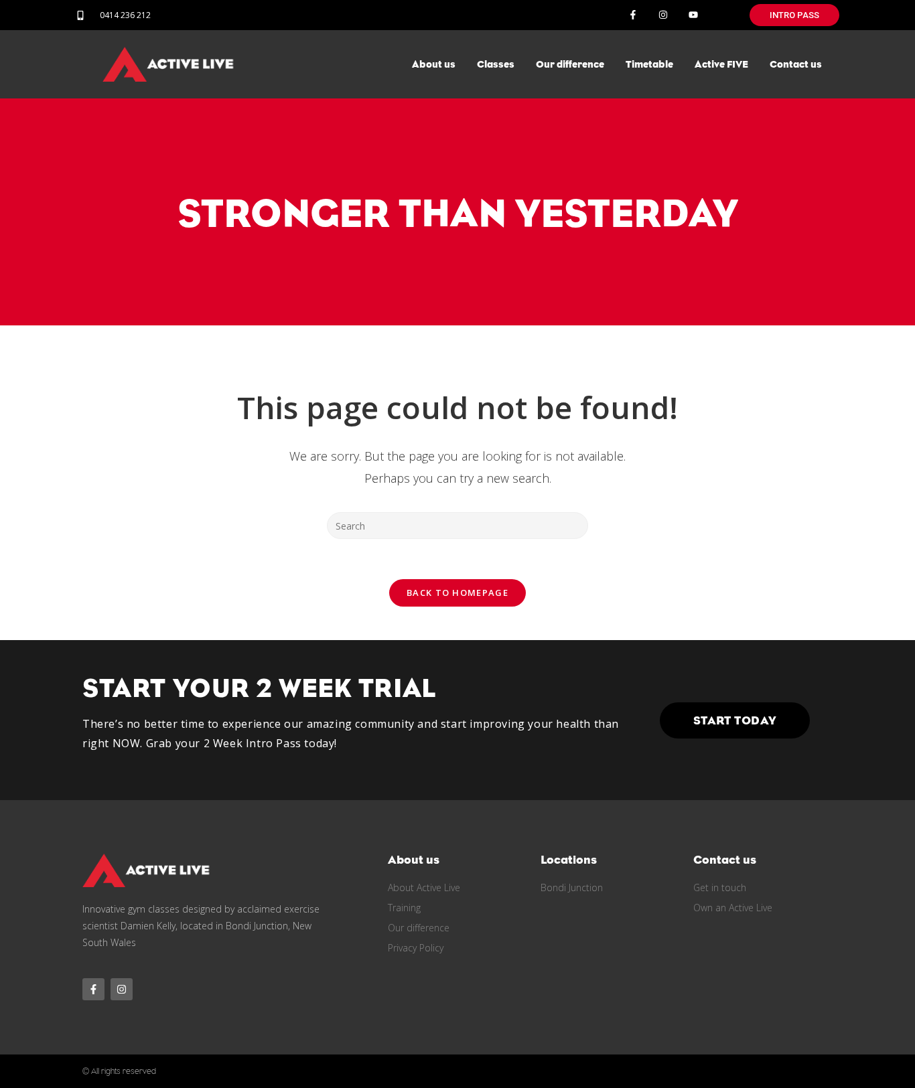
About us (433, 64)
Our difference (570, 64)
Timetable (649, 64)
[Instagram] (663, 15)
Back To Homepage (457, 593)
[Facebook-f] (633, 15)
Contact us (796, 64)
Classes (495, 64)
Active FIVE (721, 64)
